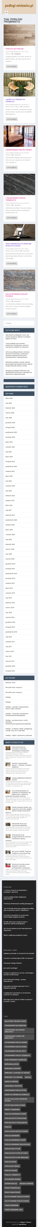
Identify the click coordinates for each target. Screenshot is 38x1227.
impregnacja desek (12, 1064)
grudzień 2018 (10, 622)
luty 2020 (9, 554)
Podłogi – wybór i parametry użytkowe (19, 735)
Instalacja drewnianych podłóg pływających (18, 904)
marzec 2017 (10, 651)
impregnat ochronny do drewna (17, 1073)
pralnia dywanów (26, 1183)
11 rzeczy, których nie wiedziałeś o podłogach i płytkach (15, 891)
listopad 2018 (10, 627)
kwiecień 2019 (10, 603)
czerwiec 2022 (10, 486)
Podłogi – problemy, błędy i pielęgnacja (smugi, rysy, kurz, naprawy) (19, 729)
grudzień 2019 (10, 564)
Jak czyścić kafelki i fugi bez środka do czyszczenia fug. (21, 852)
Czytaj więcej (12, 66)
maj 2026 (9, 403)
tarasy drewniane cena (13, 1210)
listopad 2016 (10, 671)
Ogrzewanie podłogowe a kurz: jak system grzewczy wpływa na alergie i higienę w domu (18, 336)
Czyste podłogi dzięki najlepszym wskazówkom (15, 898)
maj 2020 (9, 539)
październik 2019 (11, 573)
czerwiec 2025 (10, 447)
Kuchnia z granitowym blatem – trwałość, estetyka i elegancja (22, 765)
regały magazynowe (12, 1192)
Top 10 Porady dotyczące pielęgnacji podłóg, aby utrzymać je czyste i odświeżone (19, 909)
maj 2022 (9, 491)
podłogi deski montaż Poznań (16, 1131)
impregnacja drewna (12, 1068)
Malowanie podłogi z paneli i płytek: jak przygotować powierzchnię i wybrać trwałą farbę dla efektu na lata (19, 364)
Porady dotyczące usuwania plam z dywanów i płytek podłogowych (16, 923)
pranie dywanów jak (12, 1188)
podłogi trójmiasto (12, 1175)
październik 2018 (11, 632)
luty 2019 (9, 612)
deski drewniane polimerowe (15, 1060)
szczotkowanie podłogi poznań (17, 1197)
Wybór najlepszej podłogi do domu (15, 935)
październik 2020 (11, 520)
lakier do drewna (11, 1081)
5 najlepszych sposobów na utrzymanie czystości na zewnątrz (17, 994)
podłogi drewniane (12, 1136)
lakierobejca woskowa (13, 1086)
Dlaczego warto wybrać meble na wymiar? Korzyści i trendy (18, 1000)
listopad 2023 (10, 461)
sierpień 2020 (10, 525)
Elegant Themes (25, 1222)
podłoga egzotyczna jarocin (16, 1122)
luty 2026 (9, 418)
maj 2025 (9, 452)
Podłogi (8, 54)
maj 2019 (9, 598)
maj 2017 (9, 646)
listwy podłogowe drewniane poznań (16, 1100)
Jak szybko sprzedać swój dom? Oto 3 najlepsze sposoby (16, 987)
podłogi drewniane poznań (15, 1140)
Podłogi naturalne (14, 49)
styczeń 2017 (10, 661)
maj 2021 (9, 510)
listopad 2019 (10, 569)
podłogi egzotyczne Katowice (16, 1153)
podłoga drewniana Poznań (15, 1114)
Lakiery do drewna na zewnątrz (15, 100)
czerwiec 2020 (10, 534)
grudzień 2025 (10, 423)
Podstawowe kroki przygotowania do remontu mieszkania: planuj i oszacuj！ (18, 837)
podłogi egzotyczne (12, 1149)
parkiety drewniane (12, 1109)
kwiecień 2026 (10, 408)
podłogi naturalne (12, 1166)
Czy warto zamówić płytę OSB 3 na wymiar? (18, 958)
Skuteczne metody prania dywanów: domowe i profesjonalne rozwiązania (21, 866)
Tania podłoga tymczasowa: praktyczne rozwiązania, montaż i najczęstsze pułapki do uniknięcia (17, 345)
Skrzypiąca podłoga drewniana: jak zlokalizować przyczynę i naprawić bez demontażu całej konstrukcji (19, 372)
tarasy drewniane (11, 1205)
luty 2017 (9, 656)
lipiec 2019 (9, 588)
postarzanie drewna (12, 1179)
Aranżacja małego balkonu (13, 963)
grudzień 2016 (10, 666)
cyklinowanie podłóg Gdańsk (16, 1042)
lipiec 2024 (9, 457)
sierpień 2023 (10, 471)
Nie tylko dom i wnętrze (14, 687)
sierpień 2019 (10, 583)
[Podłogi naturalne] (19, 35)
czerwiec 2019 (10, 593)
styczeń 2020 (10, 559)
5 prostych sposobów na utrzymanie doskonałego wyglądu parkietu (16, 916)
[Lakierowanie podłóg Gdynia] (19, 136)
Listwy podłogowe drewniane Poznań (22, 779)
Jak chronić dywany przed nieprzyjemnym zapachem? (18, 929)
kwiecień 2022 (10, 496)
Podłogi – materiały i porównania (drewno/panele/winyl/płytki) (17, 714)
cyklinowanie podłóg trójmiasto (17, 1055)
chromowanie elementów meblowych (14, 1037)
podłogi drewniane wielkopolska (17, 1144)
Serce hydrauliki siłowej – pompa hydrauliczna (15, 980)
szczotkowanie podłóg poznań (17, 1201)
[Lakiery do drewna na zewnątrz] (19, 85)
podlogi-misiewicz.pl (14, 52)
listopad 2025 (10, 427)
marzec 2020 (10, 549)
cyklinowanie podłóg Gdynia (15, 1047)
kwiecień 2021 (10, 515)
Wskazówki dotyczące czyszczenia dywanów (19, 824)
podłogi (8, 1127)
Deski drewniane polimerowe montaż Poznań (18, 245)
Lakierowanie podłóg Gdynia (19, 150)
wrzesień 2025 (10, 437)
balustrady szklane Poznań (15, 1021)
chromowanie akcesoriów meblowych (15, 1031)
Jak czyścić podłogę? (10, 968)
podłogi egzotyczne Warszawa (16, 1157)
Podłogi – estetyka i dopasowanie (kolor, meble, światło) (17, 708)
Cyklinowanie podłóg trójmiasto (16, 199)
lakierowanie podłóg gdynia (15, 1090)
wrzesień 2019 (10, 578)
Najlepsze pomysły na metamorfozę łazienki (19, 953)
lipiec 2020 (9, 530)
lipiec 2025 (9, 442)
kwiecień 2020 (10, 544)
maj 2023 (9, 481)
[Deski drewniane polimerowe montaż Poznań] (19, 232)
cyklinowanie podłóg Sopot (15, 1051)
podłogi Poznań (11, 1170)
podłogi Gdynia (10, 1162)
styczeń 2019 (10, 617)
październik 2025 (11, 432)
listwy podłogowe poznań (15, 1105)
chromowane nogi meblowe (15, 1025)
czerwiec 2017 (10, 642)
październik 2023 (11, 466)
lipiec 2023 (9, 476)
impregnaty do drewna (13, 1077)
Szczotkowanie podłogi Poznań (17, 295)
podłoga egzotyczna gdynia (15, 1118)
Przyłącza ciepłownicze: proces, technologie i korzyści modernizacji (19, 974)
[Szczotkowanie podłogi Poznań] (19, 280)
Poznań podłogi (11, 1183)
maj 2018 (9, 637)
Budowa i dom (10, 106)
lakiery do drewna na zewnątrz (17, 1094)
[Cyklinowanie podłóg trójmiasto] (19, 184)
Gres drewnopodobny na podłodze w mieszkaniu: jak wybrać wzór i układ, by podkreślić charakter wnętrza (18, 793)
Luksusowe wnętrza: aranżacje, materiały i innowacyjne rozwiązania (20, 749)
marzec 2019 (10, 607)
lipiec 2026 (9, 398)
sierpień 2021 (10, 500)
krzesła (28, 1077)
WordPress (22, 1224)
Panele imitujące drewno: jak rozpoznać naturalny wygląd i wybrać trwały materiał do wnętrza (19, 810)
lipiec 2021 (9, 505)
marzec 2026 (10, 413)
